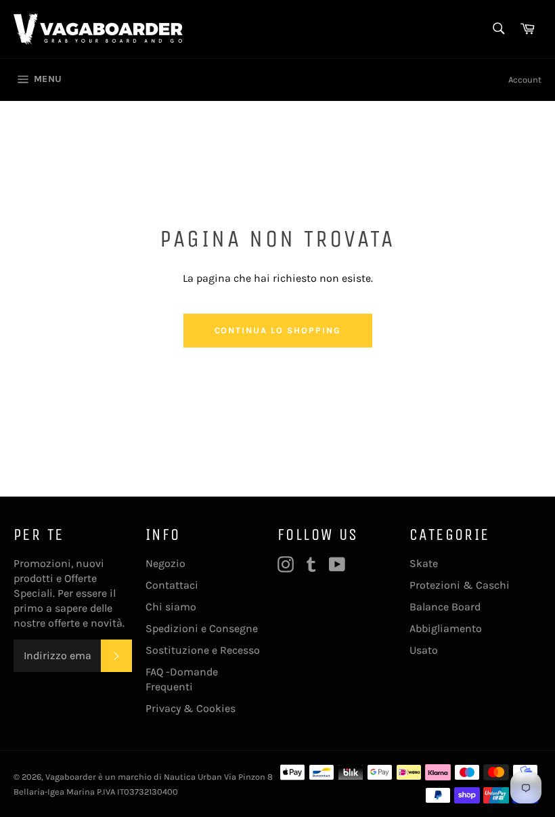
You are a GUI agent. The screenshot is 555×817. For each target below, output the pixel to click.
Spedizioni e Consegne (202, 628)
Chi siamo (171, 606)
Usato (423, 650)
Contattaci (172, 585)
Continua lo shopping (278, 330)
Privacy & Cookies (191, 708)
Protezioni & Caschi (459, 585)
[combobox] (498, 29)
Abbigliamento (445, 628)
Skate (423, 563)
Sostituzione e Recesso (203, 650)
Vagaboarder (70, 777)
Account (524, 80)
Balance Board (445, 606)
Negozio (165, 563)
